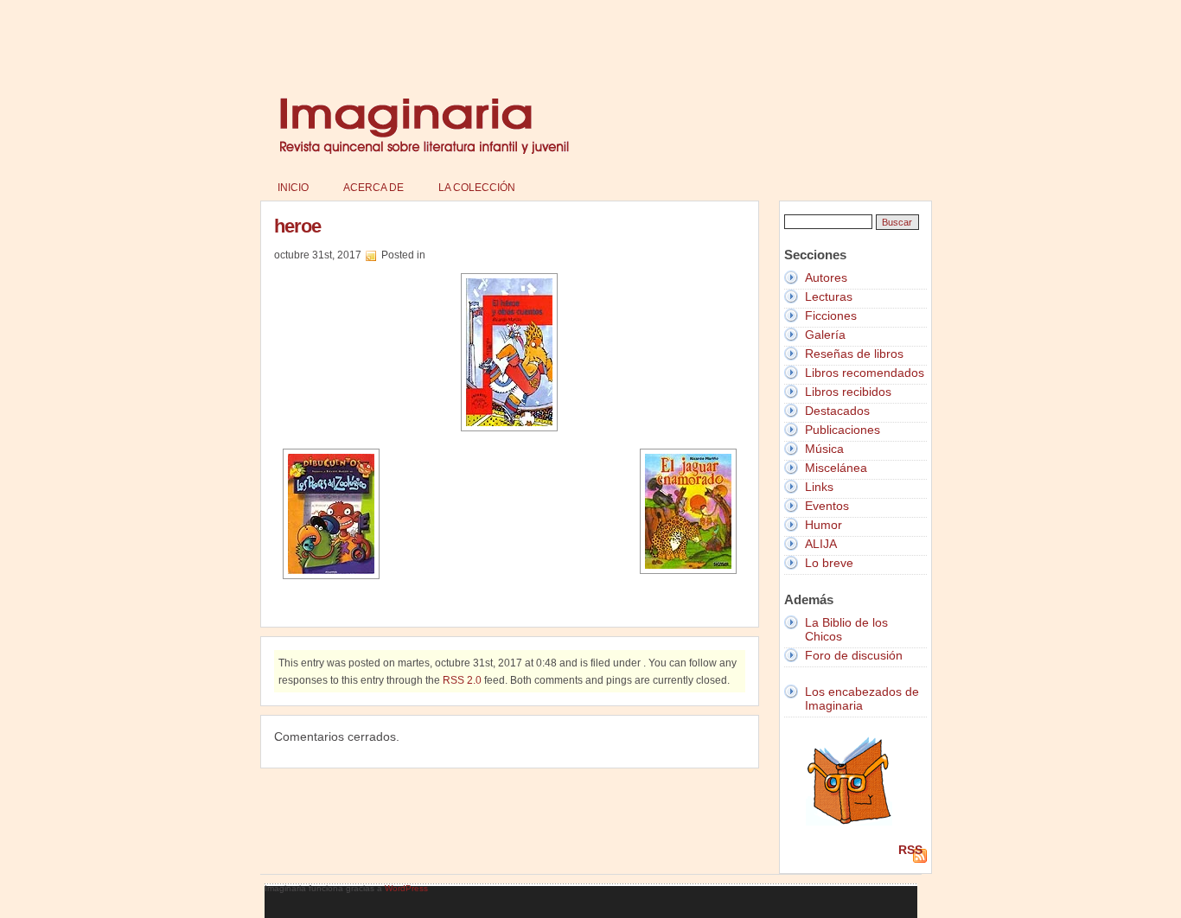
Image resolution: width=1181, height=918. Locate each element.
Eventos (827, 506)
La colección (476, 188)
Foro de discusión (854, 655)
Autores (826, 277)
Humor (823, 525)
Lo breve (829, 563)
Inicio (293, 188)
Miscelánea (836, 468)
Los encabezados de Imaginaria (862, 698)
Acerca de (373, 188)
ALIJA (821, 544)
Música (824, 449)
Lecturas (828, 296)
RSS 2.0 (462, 679)
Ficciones (831, 315)
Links (819, 487)
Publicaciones (842, 430)
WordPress (406, 888)
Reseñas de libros (854, 353)
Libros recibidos (848, 391)
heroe (297, 226)
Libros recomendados (864, 372)
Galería (825, 334)
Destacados (837, 411)
